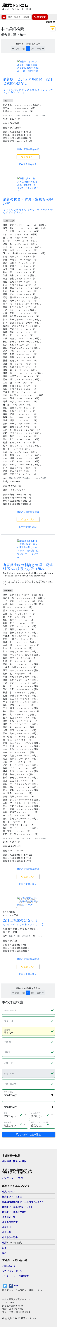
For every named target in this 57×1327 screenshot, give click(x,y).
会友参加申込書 (10, 1237)
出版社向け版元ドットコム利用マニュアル (23, 1201)
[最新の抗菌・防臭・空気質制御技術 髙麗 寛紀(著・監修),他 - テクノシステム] (28, 185)
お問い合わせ (9, 1266)
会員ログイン (9, 1191)
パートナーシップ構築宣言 (15, 1276)
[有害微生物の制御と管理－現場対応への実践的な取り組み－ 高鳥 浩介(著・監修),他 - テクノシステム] (28, 548)
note (16, 1285)
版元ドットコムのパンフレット (17, 1207)
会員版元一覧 (9, 1217)
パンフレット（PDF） (13, 1178)
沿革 (4, 1247)
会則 (4, 1242)
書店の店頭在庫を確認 (28, 149)
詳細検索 (50, 22)
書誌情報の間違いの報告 (14, 1161)
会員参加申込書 (10, 1222)
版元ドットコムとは (12, 1196)
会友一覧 (6, 1232)
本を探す (41, 17)
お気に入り (29, 156)
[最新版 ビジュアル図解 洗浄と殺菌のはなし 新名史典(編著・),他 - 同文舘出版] (28, 66)
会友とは (6, 1227)
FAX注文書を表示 (28, 164)
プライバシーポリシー (13, 1271)
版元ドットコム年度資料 (14, 1212)
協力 (4, 1253)
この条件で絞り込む (30, 1134)
